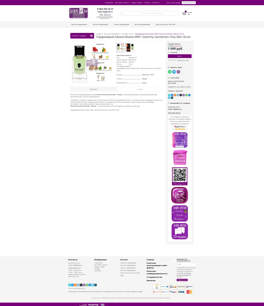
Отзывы (147, 3)
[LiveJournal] (172, 97)
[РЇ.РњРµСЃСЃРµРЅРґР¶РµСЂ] (169, 95)
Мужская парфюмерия (128, 263)
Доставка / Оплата (122, 3)
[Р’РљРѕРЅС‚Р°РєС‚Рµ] (172, 95)
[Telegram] (178, 95)
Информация (100, 259)
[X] (180, 95)
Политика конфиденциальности (157, 272)
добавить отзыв (183, 60)
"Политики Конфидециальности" (184, 274)
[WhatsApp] (186, 95)
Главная (150, 259)
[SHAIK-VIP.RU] (78, 13)
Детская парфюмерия (128, 270)
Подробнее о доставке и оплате (179, 87)
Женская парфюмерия (128, 265)
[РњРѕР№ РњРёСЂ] (189, 95)
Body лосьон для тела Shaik (130, 273)
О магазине (109, 3)
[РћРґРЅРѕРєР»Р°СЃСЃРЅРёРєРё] (175, 95)
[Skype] (169, 97)
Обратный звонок (188, 3)
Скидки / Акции (136, 3)
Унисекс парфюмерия (128, 268)
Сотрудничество (154, 277)
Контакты (155, 3)
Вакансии (151, 280)
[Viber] (183, 95)
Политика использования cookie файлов (157, 265)
